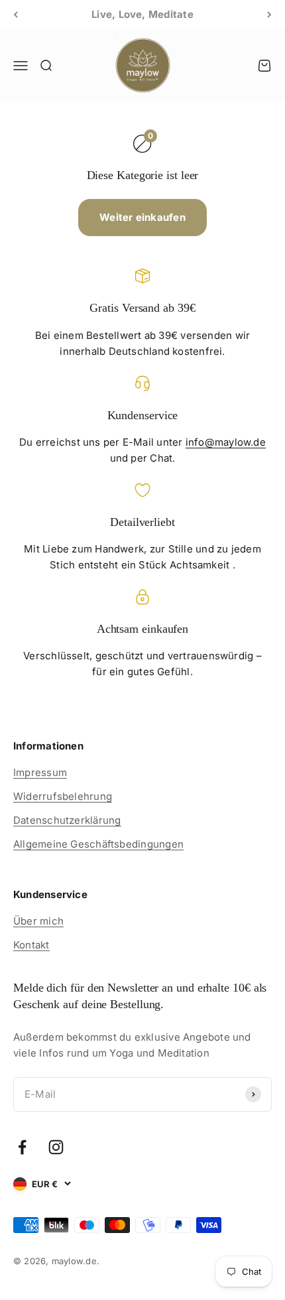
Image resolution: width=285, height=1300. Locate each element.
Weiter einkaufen (142, 217)
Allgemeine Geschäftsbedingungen (98, 844)
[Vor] (269, 15)
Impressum (40, 772)
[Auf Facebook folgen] (22, 1147)
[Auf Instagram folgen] (56, 1147)
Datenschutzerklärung (67, 820)
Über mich (38, 921)
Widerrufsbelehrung (62, 796)
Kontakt (31, 945)
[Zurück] (15, 15)
